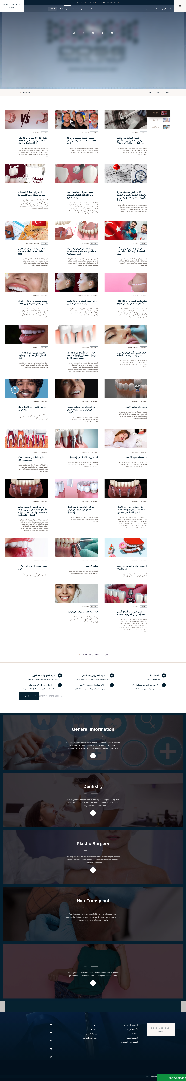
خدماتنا (95, 1025)
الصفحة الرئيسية (131, 1025)
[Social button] (112, 33)
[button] (156, 8)
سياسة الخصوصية (90, 1034)
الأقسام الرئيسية (131, 1029)
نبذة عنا (94, 1029)
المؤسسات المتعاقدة (129, 1042)
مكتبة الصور (133, 1034)
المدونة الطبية (132, 1038)
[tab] (158, 113)
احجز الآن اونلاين (90, 1038)
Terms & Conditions (151, 1076)
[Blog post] (126, 119)
